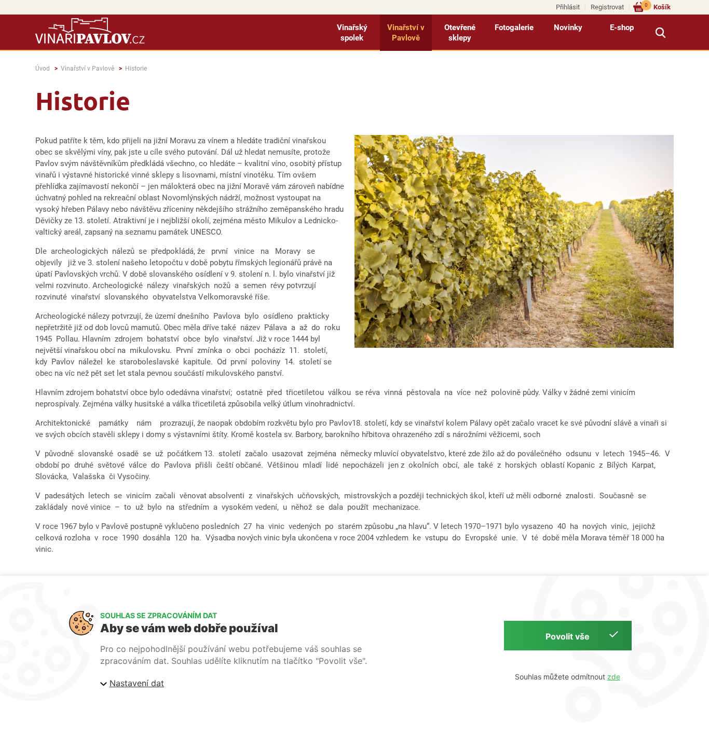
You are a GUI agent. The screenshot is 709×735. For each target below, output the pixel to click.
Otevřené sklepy (459, 33)
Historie (136, 68)
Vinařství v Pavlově (406, 33)
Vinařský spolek (352, 33)
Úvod (42, 68)
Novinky (568, 27)
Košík (658, 6)
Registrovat (607, 7)
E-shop (622, 27)
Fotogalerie (514, 27)
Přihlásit (568, 7)
